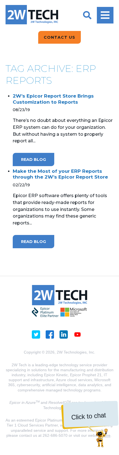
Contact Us (59, 37)
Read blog (33, 159)
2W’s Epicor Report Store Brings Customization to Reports (53, 99)
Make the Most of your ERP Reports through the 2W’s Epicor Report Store (60, 174)
